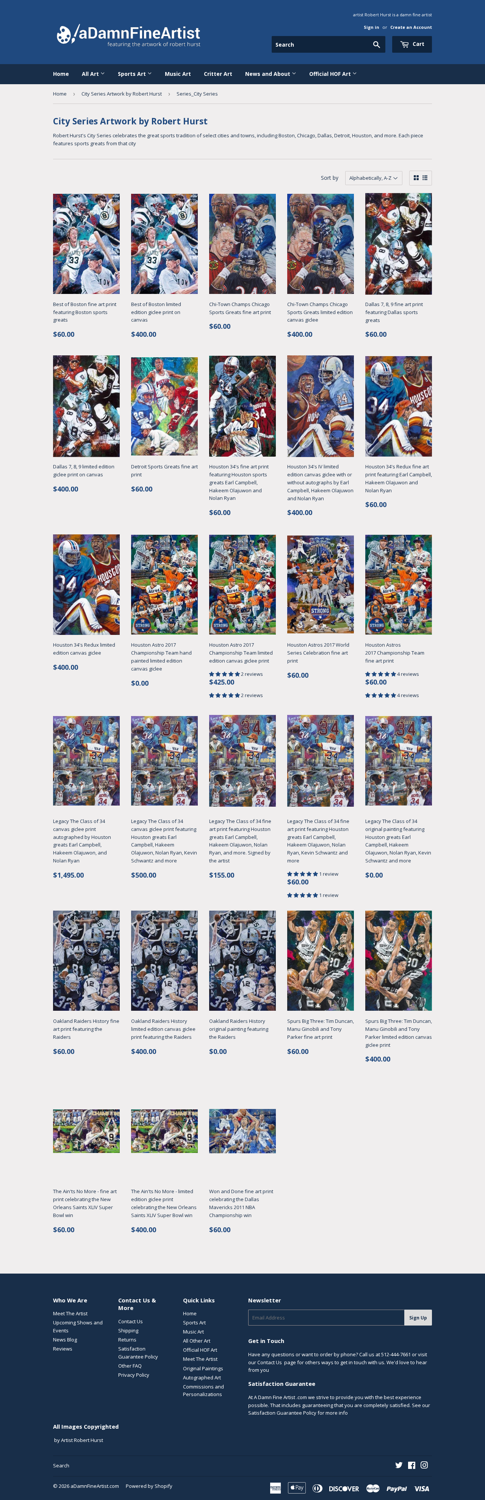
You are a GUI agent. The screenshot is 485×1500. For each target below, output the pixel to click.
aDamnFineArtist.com (94, 1486)
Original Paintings (203, 1368)
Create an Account (411, 27)
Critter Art (218, 73)
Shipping (128, 1330)
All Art (91, 73)
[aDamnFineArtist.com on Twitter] (399, 1466)
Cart (417, 43)
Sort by (329, 177)
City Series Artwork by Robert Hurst (121, 93)
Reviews (62, 1348)
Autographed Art (202, 1377)
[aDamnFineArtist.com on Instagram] (424, 1466)
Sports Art (132, 73)
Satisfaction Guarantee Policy (282, 1412)
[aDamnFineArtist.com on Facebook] (412, 1466)
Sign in (371, 27)
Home (61, 73)
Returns (127, 1339)
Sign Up (418, 1318)
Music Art (178, 73)
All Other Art (196, 1340)
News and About (268, 73)
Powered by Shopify (149, 1486)
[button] (225, 674)
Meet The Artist (70, 1313)
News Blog (65, 1339)
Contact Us (130, 1321)
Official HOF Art (330, 73)
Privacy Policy (133, 1374)
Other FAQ (130, 1365)
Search (61, 1465)
